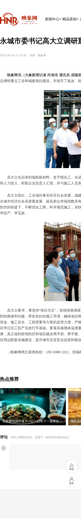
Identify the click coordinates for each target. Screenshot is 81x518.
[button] (4, 406)
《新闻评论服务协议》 (57, 437)
